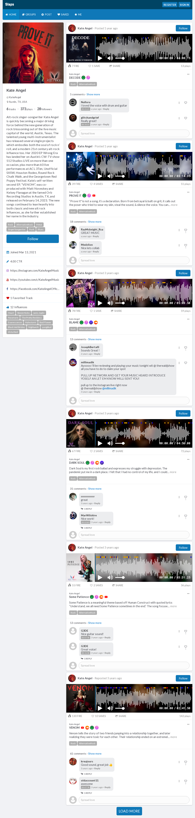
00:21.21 (86, 109)
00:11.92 (86, 653)
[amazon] (91, 322)
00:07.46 (86, 637)
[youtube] (94, 195)
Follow (32, 239)
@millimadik (109, 388)
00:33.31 (86, 124)
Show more (93, 94)
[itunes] (88, 77)
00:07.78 (86, 787)
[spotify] (83, 77)
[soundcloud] (96, 322)
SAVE (96, 65)
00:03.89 (86, 522)
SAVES (98, 183)
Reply (106, 108)
